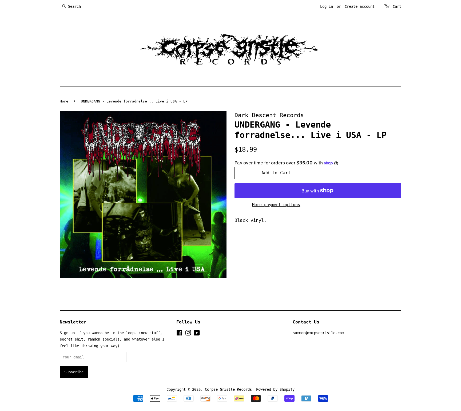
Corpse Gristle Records (228, 389)
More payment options (276, 204)
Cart (397, 6)
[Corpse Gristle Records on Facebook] (179, 334)
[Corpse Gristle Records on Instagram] (188, 334)
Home (64, 101)
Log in (326, 6)
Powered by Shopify (275, 389)
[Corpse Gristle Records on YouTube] (197, 334)
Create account (360, 6)
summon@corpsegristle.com (318, 333)
